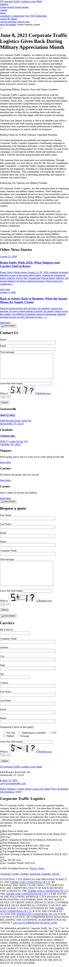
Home (3, 788)
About (28, 788)
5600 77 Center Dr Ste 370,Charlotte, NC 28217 (14, 443)
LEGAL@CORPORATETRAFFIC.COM (35, 922)
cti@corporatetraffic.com (13, 783)
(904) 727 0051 (10, 780)
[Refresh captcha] (43, 393)
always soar (23, 21)
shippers (4, 4)
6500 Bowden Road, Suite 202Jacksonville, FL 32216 (15, 422)
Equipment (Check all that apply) (17, 727)
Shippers (11, 788)
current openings (8, 21)
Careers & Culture (41, 788)
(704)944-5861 (7, 436)
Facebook (5, 874)
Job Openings (7, 791)
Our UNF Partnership (36, 15)
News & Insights (59, 788)
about (3, 13)
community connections (12, 15)
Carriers (20, 788)
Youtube (24, 874)
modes (25, 7)
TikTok (55, 874)
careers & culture (8, 18)
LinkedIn (46, 874)
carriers (3, 10)
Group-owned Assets (10, 7)
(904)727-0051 (7, 415)
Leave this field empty (11, 383)
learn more (5, 462)
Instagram (35, 874)
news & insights (8, 24)
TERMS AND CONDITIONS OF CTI (30, 882)
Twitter (15, 874)
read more (5, 289)
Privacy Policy (37, 868)
